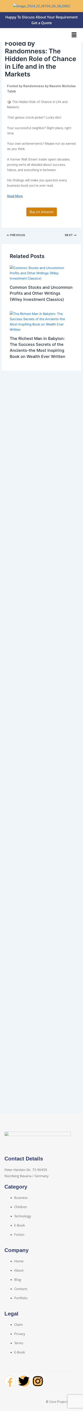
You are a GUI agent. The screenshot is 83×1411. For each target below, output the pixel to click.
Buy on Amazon (42, 212)
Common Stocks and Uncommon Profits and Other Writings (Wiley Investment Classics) (41, 293)
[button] (74, 35)
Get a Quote (41, 22)
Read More (15, 196)
